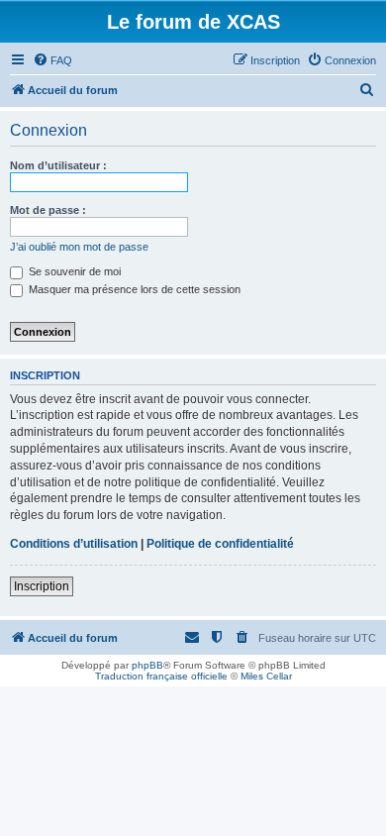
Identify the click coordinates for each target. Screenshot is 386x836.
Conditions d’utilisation (74, 544)
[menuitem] (52, 60)
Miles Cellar (266, 676)
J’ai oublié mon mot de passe (79, 247)
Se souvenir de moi (73, 271)
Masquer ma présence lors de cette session (133, 289)
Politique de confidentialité (220, 544)
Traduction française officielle (161, 676)
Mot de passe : (48, 210)
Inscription (41, 586)
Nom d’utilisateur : (58, 165)
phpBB (147, 665)
